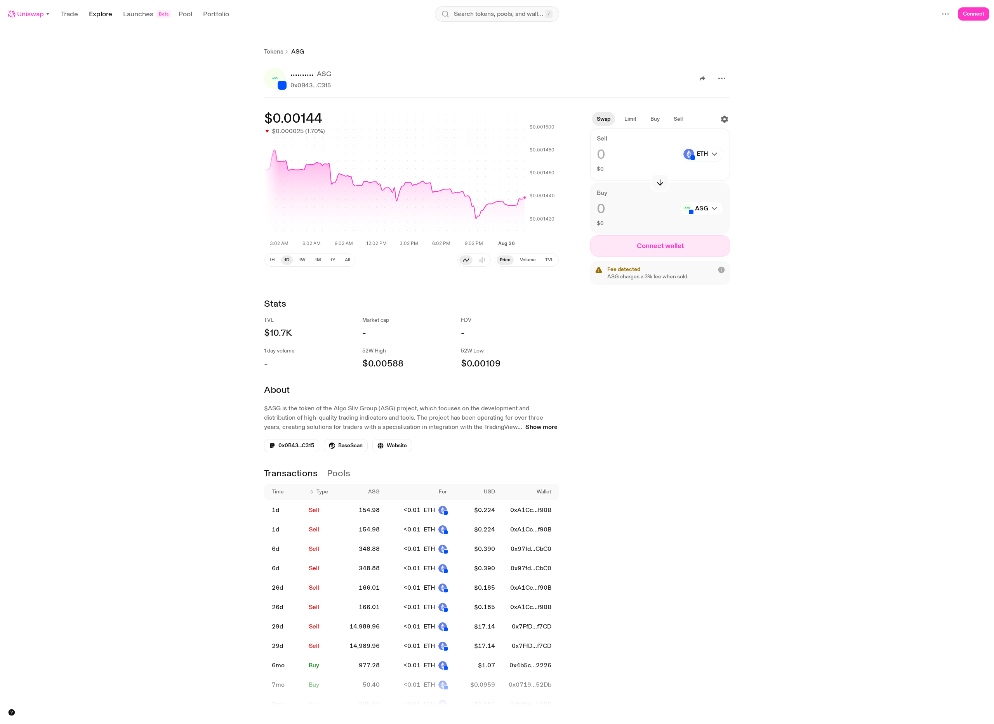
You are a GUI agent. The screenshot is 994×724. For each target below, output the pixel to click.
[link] (346, 445)
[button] (29, 14)
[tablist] (474, 260)
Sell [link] (314, 510)
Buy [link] (314, 665)
